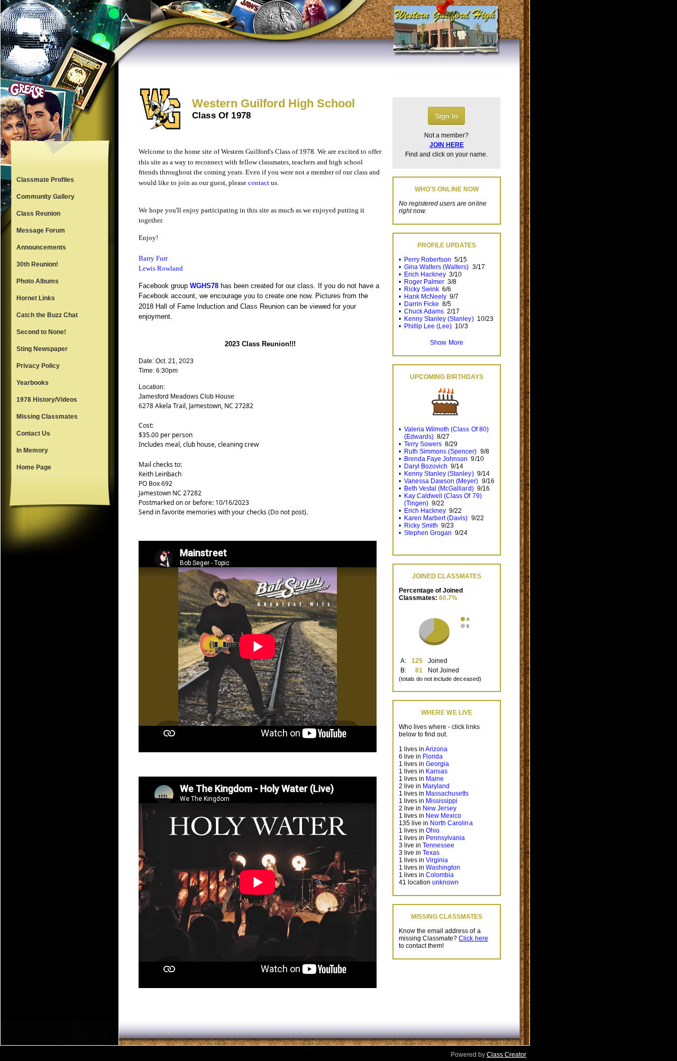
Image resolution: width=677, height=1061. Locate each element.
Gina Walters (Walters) (436, 267)
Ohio (433, 830)
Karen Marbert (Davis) (436, 518)
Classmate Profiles (45, 179)
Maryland (436, 786)
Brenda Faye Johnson (436, 459)
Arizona (436, 749)
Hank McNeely (425, 296)
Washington (443, 867)
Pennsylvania (445, 838)
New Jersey (439, 808)
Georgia (437, 764)
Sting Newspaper (42, 349)
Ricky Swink (421, 289)
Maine (435, 778)
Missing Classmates (47, 416)
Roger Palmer (424, 281)
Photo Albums (37, 281)
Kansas (436, 771)
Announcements (41, 247)
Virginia (437, 860)
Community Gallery (45, 196)
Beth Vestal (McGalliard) (438, 488)
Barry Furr (153, 258)
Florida (433, 756)
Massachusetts (447, 793)
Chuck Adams (424, 311)
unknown (445, 882)
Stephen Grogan (428, 533)
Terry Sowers (423, 444)
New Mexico (443, 815)
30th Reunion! (37, 264)
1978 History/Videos (46, 399)
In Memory (32, 450)
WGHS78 (204, 286)
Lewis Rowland (161, 268)
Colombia (440, 875)
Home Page (33, 467)
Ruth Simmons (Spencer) (440, 451)
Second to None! (41, 332)
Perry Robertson (427, 259)
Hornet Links (35, 298)
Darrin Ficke (421, 304)
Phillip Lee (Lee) (428, 326)
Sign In (446, 116)
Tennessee (438, 845)
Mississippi (442, 801)
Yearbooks (32, 382)
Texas (431, 852)
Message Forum (40, 230)
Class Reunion (38, 213)
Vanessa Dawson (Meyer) (441, 481)
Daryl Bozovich (425, 466)
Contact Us (33, 433)
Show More (446, 342)
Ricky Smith (421, 525)
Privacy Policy (38, 366)
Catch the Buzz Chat (47, 315)
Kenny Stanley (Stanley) (438, 318)
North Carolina (451, 823)
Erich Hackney (425, 274)
